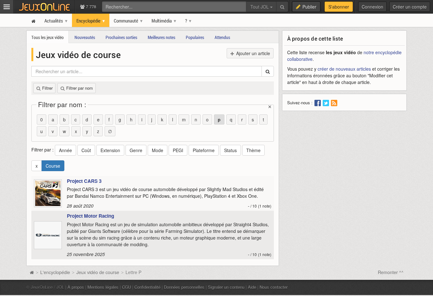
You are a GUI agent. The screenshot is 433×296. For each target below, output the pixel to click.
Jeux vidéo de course (97, 272)
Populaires (195, 37)
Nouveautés (84, 37)
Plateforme (204, 150)
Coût (86, 150)
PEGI (178, 150)
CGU (126, 287)
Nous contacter (274, 287)
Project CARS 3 (84, 180)
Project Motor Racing (90, 215)
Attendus (222, 37)
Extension (110, 150)
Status (230, 150)
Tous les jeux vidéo (47, 37)
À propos (76, 287)
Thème (253, 150)
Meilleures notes (161, 37)
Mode (157, 150)
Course (53, 166)
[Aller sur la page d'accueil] (31, 272)
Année (65, 150)
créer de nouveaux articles (344, 69)
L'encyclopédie (55, 272)
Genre (136, 150)
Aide (252, 287)
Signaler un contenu (226, 287)
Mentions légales (103, 287)
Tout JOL (260, 6)
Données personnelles (184, 287)
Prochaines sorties (121, 37)
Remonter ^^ (391, 272)
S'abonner (338, 6)
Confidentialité (147, 287)
